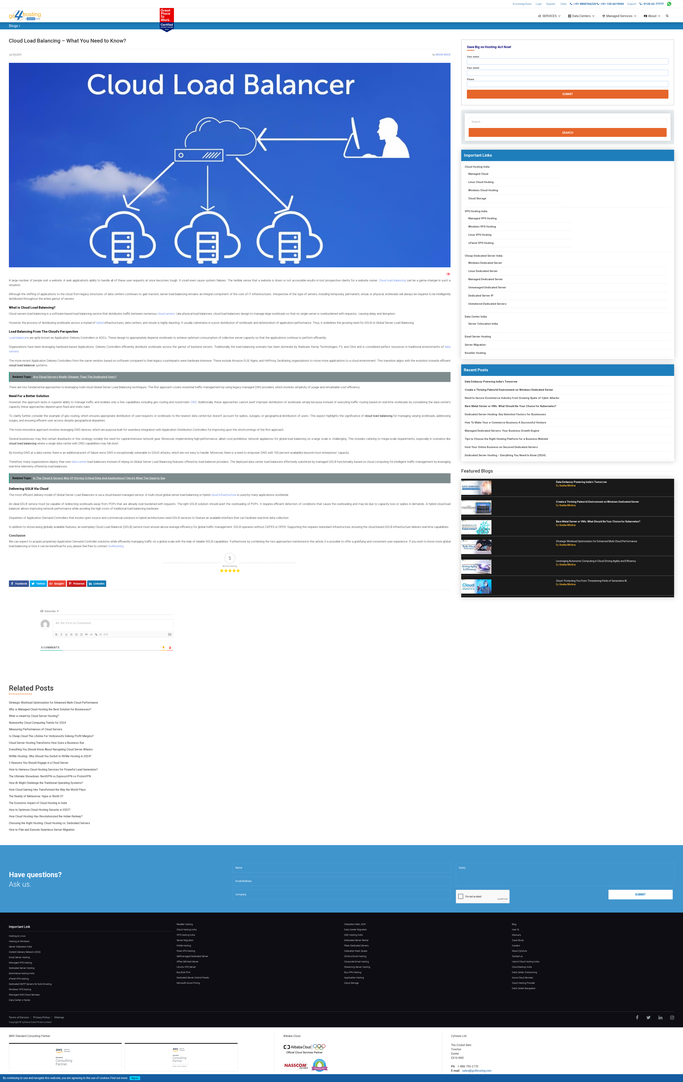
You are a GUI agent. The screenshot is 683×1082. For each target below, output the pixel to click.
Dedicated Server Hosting (22, 968)
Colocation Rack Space (355, 951)
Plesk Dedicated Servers (356, 945)
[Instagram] (672, 1017)
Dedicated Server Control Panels (193, 977)
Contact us (517, 956)
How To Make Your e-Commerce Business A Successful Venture (505, 422)
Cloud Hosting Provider (523, 983)
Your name (473, 56)
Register (550, 3)
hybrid (100, 322)
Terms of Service (19, 1017)
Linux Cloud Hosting (481, 182)
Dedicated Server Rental (356, 940)
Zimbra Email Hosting (355, 956)
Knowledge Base (522, 3)
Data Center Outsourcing (524, 972)
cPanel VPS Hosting (481, 243)
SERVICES (549, 16)
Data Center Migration (355, 929)
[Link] (96, 634)
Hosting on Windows (19, 941)
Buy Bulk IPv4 (183, 972)
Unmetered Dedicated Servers (487, 304)
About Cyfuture (519, 951)
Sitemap (59, 1017)
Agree (134, 1078)
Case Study (518, 940)
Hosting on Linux (17, 936)
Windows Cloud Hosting (483, 190)
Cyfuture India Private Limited (36, 1022)
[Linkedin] (660, 1017)
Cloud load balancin (391, 280)
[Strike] (71, 634)
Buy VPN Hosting (352, 972)
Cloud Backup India (522, 967)
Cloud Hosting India (477, 167)
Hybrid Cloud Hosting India (525, 961)
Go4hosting (115, 546)
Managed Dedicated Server (485, 279)
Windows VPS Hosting (482, 226)
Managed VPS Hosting (482, 218)
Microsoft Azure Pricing (188, 983)
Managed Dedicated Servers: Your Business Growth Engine (502, 430)
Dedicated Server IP (480, 295)
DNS (193, 402)
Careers (516, 945)
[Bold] (56, 634)
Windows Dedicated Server (485, 263)
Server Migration (475, 345)
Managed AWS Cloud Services (24, 994)
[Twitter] (648, 1017)
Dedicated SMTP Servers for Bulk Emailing (30, 984)
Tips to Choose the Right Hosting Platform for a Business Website (506, 439)
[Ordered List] (76, 634)
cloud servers (166, 313)
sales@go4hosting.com (476, 1070)
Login (539, 3)
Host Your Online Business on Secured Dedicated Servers (501, 447)
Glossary (516, 935)
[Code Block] (91, 634)
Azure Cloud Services (522, 977)
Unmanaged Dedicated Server (487, 287)
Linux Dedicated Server (483, 271)
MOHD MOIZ (443, 54)
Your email (473, 68)
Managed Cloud (478, 174)
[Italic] (61, 634)
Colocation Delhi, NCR (355, 924)
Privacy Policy (41, 1017)
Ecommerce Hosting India (21, 973)
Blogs (14, 26)
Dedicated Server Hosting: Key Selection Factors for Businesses (505, 414)
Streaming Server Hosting (357, 967)
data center (79, 461)
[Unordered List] (81, 634)
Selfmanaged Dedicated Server (192, 956)
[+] (106, 634)
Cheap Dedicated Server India (483, 256)
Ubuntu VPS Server (186, 967)
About (652, 16)
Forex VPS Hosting (186, 951)
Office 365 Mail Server (187, 961)
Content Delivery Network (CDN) (25, 952)
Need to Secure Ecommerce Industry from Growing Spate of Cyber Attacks (512, 398)
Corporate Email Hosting (356, 961)
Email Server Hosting (478, 336)
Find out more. (119, 1078)
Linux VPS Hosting (479, 235)
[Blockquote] (86, 634)
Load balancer (18, 337)
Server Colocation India (483, 324)
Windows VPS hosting (20, 989)
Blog (514, 924)
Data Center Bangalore (523, 988)
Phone (470, 79)
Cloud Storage (477, 198)
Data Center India (476, 316)
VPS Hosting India (476, 211)
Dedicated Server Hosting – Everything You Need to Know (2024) (505, 455)
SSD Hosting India (353, 935)
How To (515, 929)
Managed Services (619, 16)
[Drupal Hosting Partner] (319, 1065)
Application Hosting (354, 977)
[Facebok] (637, 1017)
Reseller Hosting (475, 353)
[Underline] (66, 634)
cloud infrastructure (223, 495)
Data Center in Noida (19, 1000)
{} (101, 634)
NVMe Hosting (184, 945)
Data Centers (581, 16)
